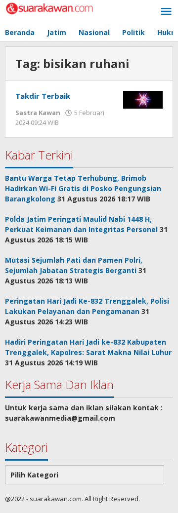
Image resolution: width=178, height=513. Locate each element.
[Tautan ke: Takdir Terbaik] (143, 99)
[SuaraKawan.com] (49, 7)
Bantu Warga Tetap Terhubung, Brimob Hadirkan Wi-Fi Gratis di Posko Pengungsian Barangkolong (83, 188)
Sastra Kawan (37, 112)
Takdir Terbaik (42, 96)
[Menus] (166, 12)
